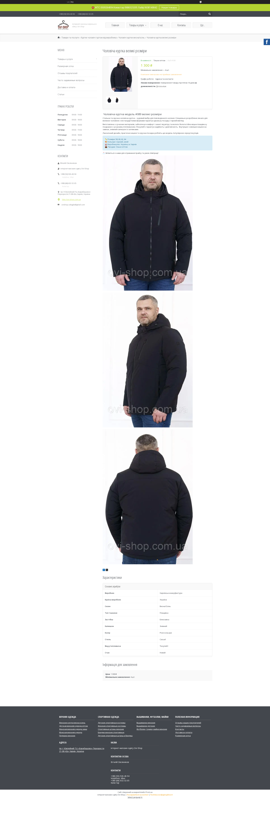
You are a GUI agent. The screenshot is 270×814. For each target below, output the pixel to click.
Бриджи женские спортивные (111, 732)
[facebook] (104, 570)
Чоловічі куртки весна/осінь (132, 38)
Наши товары (169, 7)
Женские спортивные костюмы (112, 726)
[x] (107, 570)
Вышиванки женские (146, 722)
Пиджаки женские (67, 735)
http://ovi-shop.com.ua (71, 199)
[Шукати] (209, 14)
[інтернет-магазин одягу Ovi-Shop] (63, 25)
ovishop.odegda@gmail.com (73, 204)
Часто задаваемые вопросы (71, 80)
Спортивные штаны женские (111, 729)
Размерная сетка (66, 66)
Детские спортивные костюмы (111, 722)
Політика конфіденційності (161, 795)
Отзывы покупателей (67, 73)
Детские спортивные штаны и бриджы (115, 735)
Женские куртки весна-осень (72, 722)
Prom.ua (149, 792)
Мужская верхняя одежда (70, 732)
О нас (160, 25)
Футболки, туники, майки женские (152, 729)
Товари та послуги (70, 38)
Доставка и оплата (66, 87)
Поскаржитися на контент (137, 795)
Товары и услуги (136, 25)
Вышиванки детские (146, 726)
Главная (115, 25)
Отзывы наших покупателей (188, 722)
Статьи (61, 94)
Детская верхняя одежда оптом (73, 726)
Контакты (181, 25)
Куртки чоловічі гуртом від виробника (99, 38)
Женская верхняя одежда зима (73, 729)
